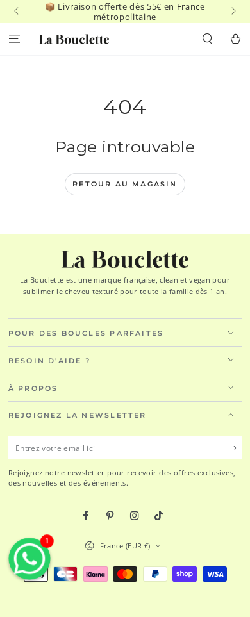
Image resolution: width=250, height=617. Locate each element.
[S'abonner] (235, 448)
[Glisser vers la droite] (232, 11)
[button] (208, 39)
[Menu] (14, 39)
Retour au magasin (124, 183)
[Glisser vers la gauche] (17, 11)
